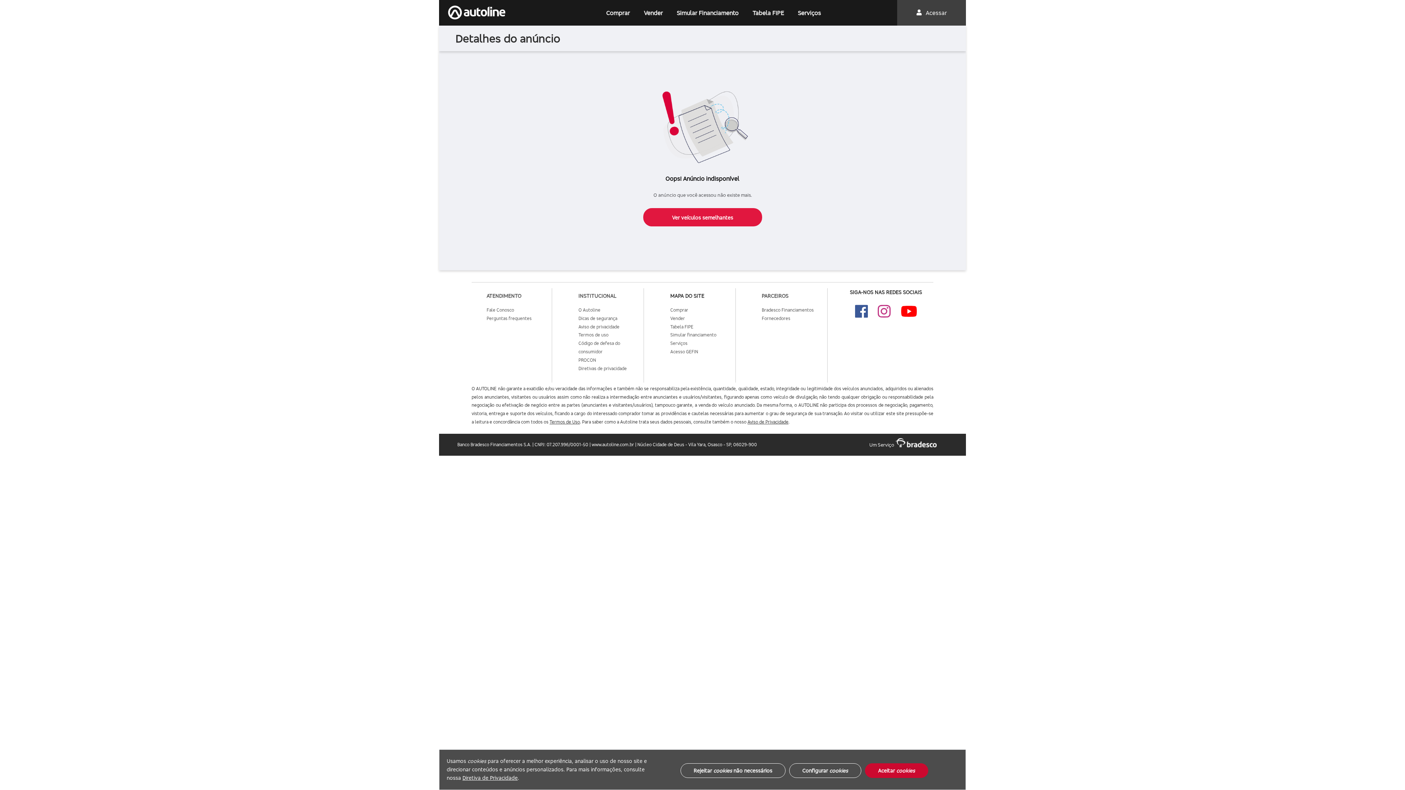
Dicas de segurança (597, 318)
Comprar (618, 12)
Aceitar (896, 770)
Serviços (809, 12)
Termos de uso (593, 335)
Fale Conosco (500, 310)
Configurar (825, 770)
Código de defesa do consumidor (599, 347)
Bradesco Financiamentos (788, 310)
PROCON (587, 360)
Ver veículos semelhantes (702, 217)
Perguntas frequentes (509, 318)
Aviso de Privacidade (768, 422)
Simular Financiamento (708, 12)
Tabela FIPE (768, 12)
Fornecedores (776, 318)
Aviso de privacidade (598, 327)
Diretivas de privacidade (602, 368)
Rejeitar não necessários (733, 770)
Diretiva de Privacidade (490, 778)
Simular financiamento (693, 335)
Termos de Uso (565, 422)
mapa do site (687, 296)
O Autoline (589, 310)
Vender (653, 12)
